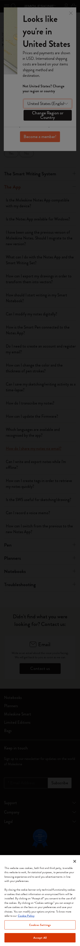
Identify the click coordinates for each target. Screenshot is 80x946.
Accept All (40, 938)
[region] (40, 900)
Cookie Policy (26, 916)
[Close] (75, 861)
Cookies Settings (40, 925)
